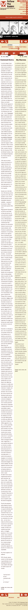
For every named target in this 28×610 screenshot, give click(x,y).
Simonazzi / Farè (24, 602)
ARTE (24, 11)
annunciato (6, 96)
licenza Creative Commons (22, 603)
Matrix (8, 298)
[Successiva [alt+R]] (24, 41)
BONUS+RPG (22, 9)
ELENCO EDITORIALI (21, 47)
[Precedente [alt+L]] (4, 41)
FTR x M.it (23, 13)
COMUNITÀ (22, 7)
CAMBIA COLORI (23, 1)
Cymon (16, 369)
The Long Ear (22, 201)
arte (23, 172)
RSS (18, 597)
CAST (24, 5)
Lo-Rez (2, 587)
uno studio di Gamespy (6, 137)
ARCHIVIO (23, 2)
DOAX (10, 139)
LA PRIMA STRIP (13, 48)
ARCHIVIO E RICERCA (7, 47)
